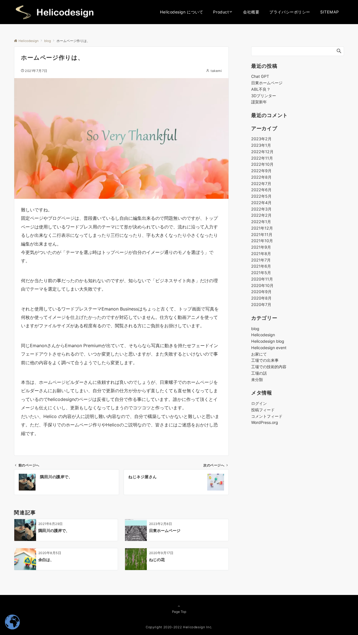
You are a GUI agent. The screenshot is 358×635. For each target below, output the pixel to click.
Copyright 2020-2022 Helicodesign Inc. (179, 627)
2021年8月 (261, 253)
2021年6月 (261, 266)
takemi (216, 71)
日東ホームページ (266, 82)
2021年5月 (261, 272)
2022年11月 (262, 158)
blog (255, 328)
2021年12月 (262, 228)
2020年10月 (262, 285)
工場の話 (259, 373)
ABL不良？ (260, 89)
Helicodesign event (268, 347)
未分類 (257, 379)
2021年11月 (261, 234)
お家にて (259, 354)
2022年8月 (261, 177)
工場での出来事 (265, 360)
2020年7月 (261, 304)
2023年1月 (261, 145)
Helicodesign (263, 335)
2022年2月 (261, 215)
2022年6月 (261, 190)
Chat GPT (260, 76)
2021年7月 (261, 260)
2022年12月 (262, 151)
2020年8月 (261, 298)
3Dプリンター (263, 95)
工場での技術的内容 (268, 367)
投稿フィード (263, 409)
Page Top (179, 612)
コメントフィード (266, 416)
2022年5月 (261, 196)
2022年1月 (261, 222)
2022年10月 (262, 164)
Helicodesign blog (267, 341)
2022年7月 (261, 183)
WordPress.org (264, 422)
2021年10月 (262, 241)
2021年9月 (261, 247)
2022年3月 (261, 209)
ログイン (259, 403)
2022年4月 (261, 202)
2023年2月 (261, 139)
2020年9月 (261, 292)
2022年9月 (261, 171)
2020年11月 (262, 279)
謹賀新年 (259, 101)
